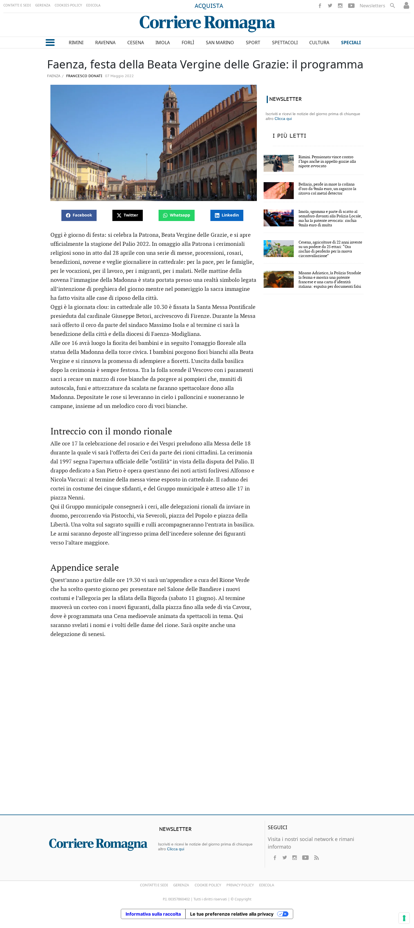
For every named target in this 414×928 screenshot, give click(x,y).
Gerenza (181, 884)
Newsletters (372, 6)
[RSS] (316, 857)
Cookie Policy (208, 884)
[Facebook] (320, 5)
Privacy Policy (240, 884)
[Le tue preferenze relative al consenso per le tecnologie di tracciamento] (404, 918)
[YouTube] (351, 5)
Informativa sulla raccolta (153, 914)
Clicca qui (283, 118)
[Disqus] (207, 729)
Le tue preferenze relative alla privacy (231, 914)
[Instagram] (340, 5)
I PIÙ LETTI (289, 136)
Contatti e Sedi (154, 884)
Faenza (53, 75)
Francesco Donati (83, 76)
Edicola (266, 884)
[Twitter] (330, 5)
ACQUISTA (209, 6)
